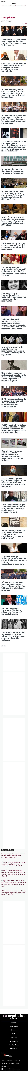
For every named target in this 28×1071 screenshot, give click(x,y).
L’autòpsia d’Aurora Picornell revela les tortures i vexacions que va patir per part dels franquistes (13, 297)
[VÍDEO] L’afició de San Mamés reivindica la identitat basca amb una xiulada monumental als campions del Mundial (13, 873)
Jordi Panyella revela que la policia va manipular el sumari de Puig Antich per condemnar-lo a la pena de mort (13, 508)
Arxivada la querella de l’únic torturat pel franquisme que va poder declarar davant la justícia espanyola (13, 351)
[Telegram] (14, 1019)
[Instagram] (12, 1019)
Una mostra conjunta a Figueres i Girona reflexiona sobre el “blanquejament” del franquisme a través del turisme (12, 455)
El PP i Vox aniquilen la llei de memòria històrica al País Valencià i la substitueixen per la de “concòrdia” (13, 403)
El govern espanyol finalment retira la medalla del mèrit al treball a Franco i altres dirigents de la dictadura (14, 560)
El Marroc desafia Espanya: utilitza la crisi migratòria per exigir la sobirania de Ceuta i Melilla (13, 893)
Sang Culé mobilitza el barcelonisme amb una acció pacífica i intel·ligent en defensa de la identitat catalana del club (13, 883)
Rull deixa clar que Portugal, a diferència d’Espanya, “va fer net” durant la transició (11, 611)
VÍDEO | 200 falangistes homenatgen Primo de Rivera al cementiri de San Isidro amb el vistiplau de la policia (13, 586)
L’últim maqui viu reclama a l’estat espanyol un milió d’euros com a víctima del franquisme (13, 246)
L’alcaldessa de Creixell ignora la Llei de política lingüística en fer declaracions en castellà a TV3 (13, 864)
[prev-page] (2, 646)
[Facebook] (10, 1019)
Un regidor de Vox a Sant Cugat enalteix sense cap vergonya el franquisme (12, 171)
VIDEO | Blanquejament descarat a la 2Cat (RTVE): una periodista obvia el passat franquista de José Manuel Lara (13, 93)
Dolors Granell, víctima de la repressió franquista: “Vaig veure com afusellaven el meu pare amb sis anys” (13, 534)
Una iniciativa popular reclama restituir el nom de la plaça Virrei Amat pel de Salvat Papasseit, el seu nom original (13, 377)
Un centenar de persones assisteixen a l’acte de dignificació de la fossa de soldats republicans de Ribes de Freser (13, 195)
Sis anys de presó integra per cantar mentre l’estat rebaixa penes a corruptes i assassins (13, 856)
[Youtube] (17, 1019)
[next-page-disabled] (5, 646)
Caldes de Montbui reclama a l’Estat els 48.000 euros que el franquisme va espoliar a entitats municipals (13, 67)
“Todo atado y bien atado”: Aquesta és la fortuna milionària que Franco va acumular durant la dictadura (13, 636)
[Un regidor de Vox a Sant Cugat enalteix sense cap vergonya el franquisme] (14, 161)
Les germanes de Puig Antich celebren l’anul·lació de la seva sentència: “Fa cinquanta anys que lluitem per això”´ (13, 271)
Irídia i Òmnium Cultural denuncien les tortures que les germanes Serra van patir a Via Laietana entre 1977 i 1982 (13, 221)
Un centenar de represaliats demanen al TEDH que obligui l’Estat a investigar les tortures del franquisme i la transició (13, 119)
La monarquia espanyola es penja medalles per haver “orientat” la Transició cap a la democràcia (13, 42)
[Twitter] (15, 1019)
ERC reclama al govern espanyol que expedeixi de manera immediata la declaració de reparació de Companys (13, 482)
